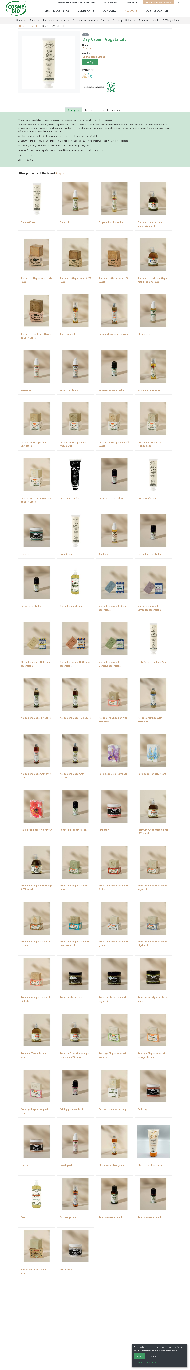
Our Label (109, 10)
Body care (21, 20)
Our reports (86, 10)
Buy (91, 62)
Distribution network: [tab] (112, 109)
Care (85, 34)
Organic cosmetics (57, 10)
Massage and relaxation (85, 20)
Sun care (105, 20)
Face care (35, 20)
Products (131, 10)
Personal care (50, 20)
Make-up (118, 20)
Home (22, 25)
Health (156, 20)
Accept (139, 1356)
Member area (133, 2)
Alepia (59, 173)
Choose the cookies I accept (146, 1362)
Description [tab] (73, 109)
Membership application (159, 2)
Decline (152, 1356)
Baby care (130, 20)
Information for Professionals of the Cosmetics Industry (89, 2)
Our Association (157, 10)
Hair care (65, 20)
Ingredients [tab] (90, 109)
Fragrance (144, 20)
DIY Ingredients (171, 20)
